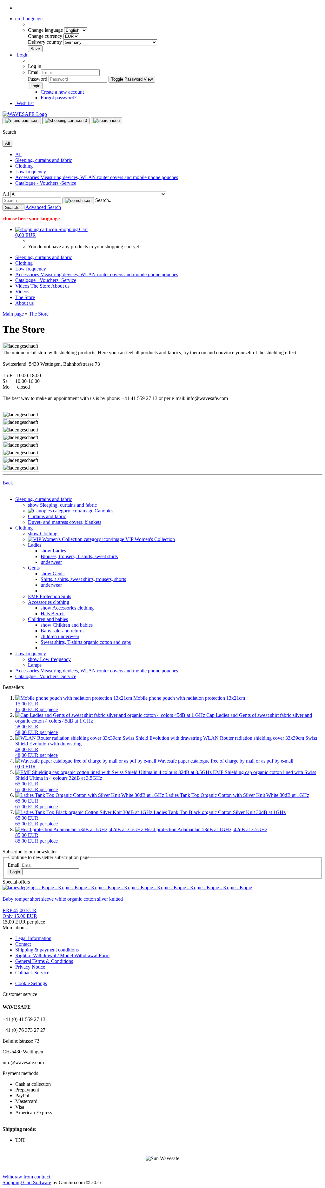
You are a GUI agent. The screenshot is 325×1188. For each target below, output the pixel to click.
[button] (29, 18)
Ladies (34, 545)
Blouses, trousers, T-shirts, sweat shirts (79, 556)
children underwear (60, 636)
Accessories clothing (48, 602)
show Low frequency (49, 659)
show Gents (52, 573)
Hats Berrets (53, 613)
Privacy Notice (30, 967)
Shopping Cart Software (27, 1182)
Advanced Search (43, 207)
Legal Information (33, 938)
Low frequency (30, 171)
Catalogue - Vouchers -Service (45, 183)
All (18, 154)
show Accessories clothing (67, 608)
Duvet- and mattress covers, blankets (64, 522)
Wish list (24, 103)
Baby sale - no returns (62, 630)
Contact (23, 944)
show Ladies (53, 550)
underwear (51, 562)
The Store (40, 286)
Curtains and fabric (47, 516)
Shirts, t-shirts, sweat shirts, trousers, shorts (83, 579)
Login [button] (22, 54)
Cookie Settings (31, 983)
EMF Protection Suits (49, 596)
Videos (22, 286)
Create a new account (62, 92)
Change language (46, 30)
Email (34, 72)
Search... (104, 200)
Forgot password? (58, 97)
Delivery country (45, 42)
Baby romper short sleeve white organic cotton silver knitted (63, 899)
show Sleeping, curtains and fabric (62, 505)
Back (8, 482)
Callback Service (32, 972)
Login (15, 872)
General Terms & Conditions (44, 961)
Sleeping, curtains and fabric (43, 160)
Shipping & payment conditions (47, 949)
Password (37, 79)
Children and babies (48, 619)
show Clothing (42, 533)
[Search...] (78, 200)
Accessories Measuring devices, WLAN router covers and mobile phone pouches (96, 177)
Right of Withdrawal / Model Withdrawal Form (62, 955)
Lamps (35, 665)
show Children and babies (67, 625)
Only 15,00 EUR (20, 913)
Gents (34, 568)
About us (60, 286)
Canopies (103, 510)
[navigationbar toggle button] (22, 120)
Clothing (24, 166)
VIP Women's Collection (149, 539)
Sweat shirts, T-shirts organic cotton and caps (86, 642)
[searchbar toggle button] (106, 120)
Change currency (45, 36)
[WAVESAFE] (25, 114)
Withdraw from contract (26, 1176)
